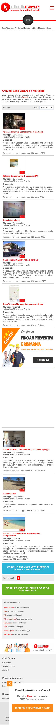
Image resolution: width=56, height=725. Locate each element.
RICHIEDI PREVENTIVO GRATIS (32, 708)
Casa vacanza (9, 494)
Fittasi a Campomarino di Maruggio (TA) (20, 176)
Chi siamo (6, 663)
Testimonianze (8, 666)
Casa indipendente (11, 220)
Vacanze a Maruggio (16, 607)
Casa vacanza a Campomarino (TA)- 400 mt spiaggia (26, 449)
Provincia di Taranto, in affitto (25, 28)
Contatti (5, 670)
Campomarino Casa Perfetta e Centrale (20, 260)
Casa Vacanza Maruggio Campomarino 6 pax (23, 304)
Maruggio (41, 28)
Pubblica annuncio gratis (12, 682)
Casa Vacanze (7, 28)
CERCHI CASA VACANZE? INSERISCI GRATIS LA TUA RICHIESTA (28, 568)
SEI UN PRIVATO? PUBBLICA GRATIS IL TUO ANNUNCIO (28, 589)
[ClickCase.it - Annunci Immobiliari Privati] (20, 14)
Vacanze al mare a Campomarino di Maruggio (23, 132)
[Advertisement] (28, 60)
